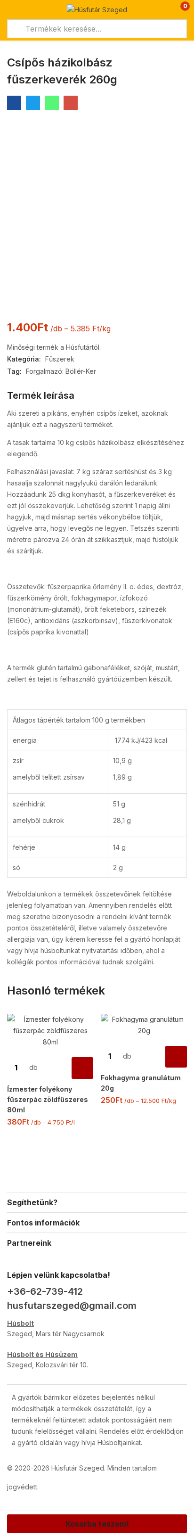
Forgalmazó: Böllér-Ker (61, 371)
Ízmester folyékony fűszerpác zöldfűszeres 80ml (47, 1099)
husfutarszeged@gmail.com (72, 1305)
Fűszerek (59, 359)
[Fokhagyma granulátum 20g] (144, 1025)
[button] (179, 10)
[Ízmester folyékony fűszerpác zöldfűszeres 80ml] (50, 1031)
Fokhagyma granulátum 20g (141, 1083)
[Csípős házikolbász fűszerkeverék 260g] (14, 103)
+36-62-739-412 (45, 1291)
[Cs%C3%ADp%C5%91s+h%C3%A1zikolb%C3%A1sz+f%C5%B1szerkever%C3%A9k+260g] (33, 103)
